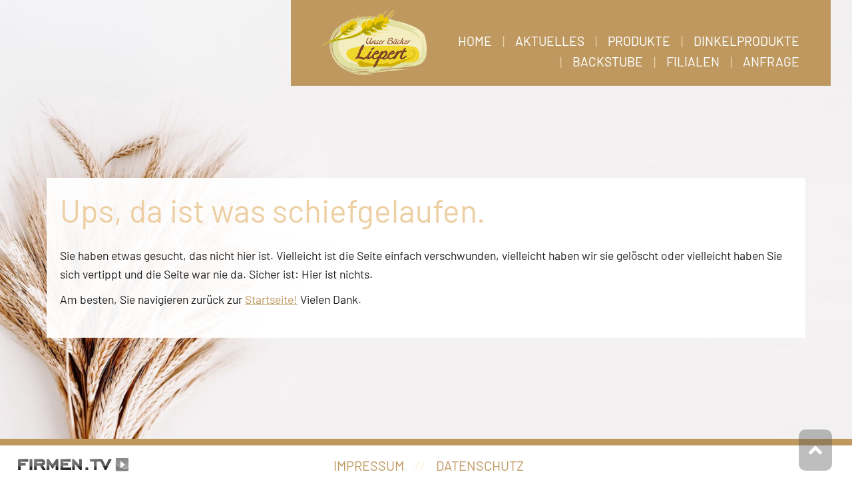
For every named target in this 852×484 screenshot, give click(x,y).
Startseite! (271, 299)
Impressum (368, 465)
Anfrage (771, 61)
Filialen (693, 61)
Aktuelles (549, 41)
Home (475, 41)
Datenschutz (480, 465)
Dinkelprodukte (746, 41)
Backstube (607, 61)
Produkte (639, 41)
